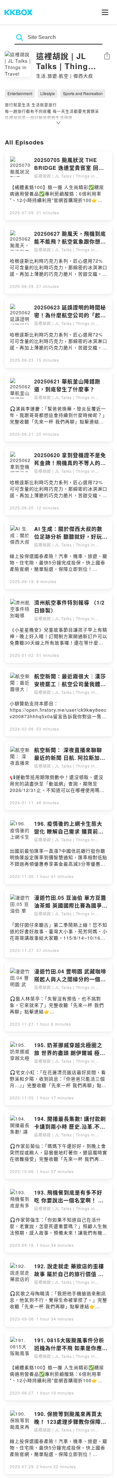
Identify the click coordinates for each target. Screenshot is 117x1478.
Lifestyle (47, 93)
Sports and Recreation (83, 93)
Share (107, 56)
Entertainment (19, 93)
